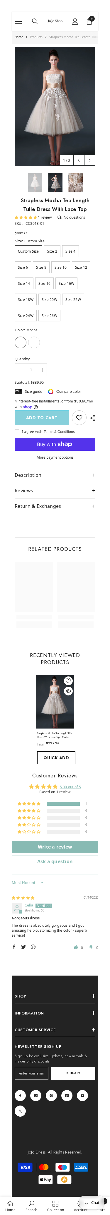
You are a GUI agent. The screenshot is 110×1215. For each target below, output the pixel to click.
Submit (73, 1073)
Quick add (56, 758)
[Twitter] (20, 1111)
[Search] (34, 21)
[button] (79, 160)
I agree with (32, 431)
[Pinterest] (51, 1095)
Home (19, 37)
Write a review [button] (55, 847)
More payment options (55, 457)
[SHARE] (91, 418)
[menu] (18, 21)
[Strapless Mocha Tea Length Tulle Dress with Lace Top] (55, 702)
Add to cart (42, 418)
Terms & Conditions (59, 432)
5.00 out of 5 (70, 786)
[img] (23, 897)
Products (36, 37)
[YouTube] (82, 1095)
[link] (79, 417)
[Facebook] (20, 1095)
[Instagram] (35, 1095)
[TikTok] (66, 1095)
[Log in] (75, 21)
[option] (55, 106)
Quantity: (22, 359)
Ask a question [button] (55, 861)
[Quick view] (68, 691)
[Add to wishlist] (68, 680)
